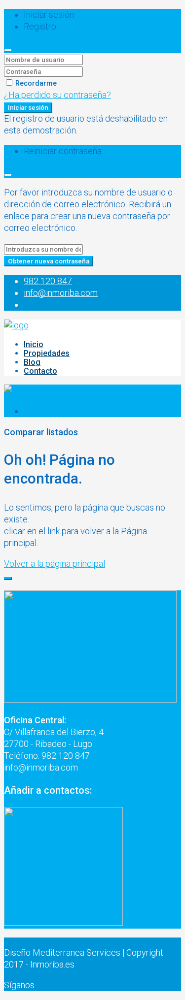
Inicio (33, 344)
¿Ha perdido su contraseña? (57, 95)
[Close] (8, 50)
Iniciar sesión (28, 107)
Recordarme (35, 83)
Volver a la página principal (54, 563)
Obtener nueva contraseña (48, 261)
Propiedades (47, 353)
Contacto (40, 371)
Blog (32, 362)
